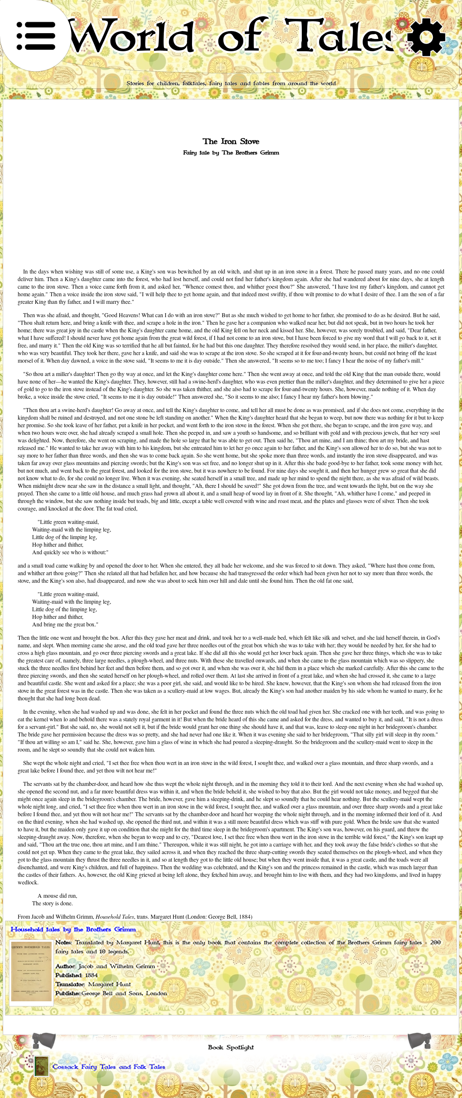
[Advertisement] (231, 211)
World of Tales (231, 36)
